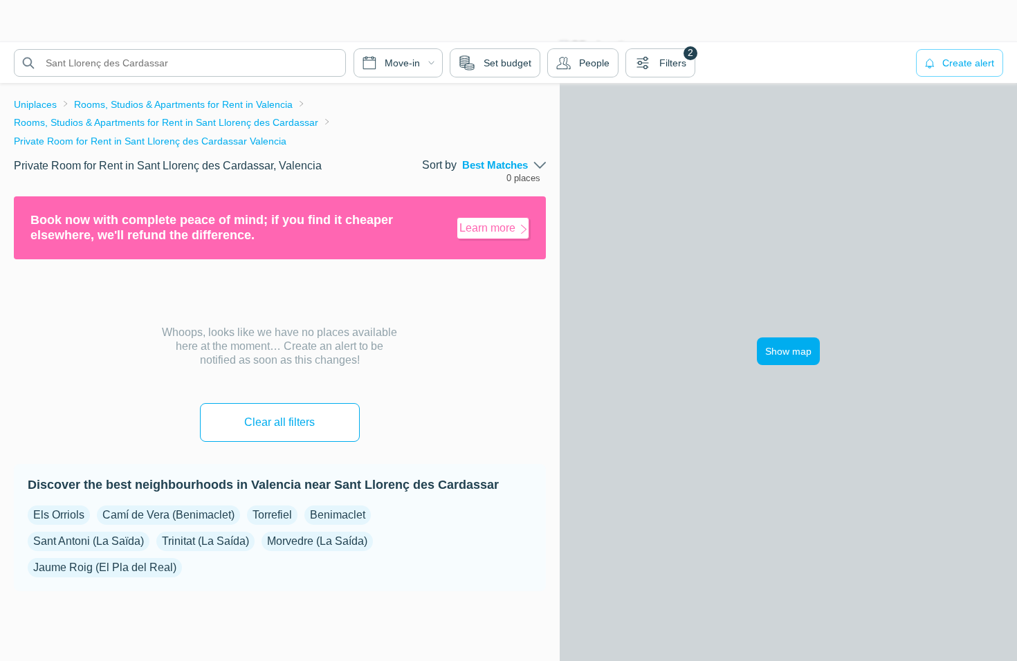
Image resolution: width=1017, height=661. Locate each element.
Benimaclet (337, 515)
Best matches (495, 165)
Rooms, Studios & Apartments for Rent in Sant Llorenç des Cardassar (166, 122)
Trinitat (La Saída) (205, 541)
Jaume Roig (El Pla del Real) (104, 567)
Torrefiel (272, 515)
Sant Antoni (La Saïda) (88, 541)
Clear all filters (279, 422)
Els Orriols (58, 515)
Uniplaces (35, 104)
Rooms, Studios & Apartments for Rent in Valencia (183, 104)
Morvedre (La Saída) (317, 541)
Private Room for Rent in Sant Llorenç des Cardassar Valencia (150, 141)
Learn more (487, 228)
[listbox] (504, 165)
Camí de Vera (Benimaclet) (168, 515)
